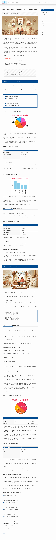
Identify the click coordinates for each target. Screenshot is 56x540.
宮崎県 (43, 25)
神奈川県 (43, 32)
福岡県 (43, 34)
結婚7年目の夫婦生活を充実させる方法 (13, 74)
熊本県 (43, 30)
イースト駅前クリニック (45, 14)
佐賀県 (43, 21)
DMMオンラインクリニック (46, 12)
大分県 (43, 23)
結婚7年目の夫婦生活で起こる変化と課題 (13, 72)
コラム (43, 19)
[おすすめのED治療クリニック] (4, 2)
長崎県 (43, 36)
